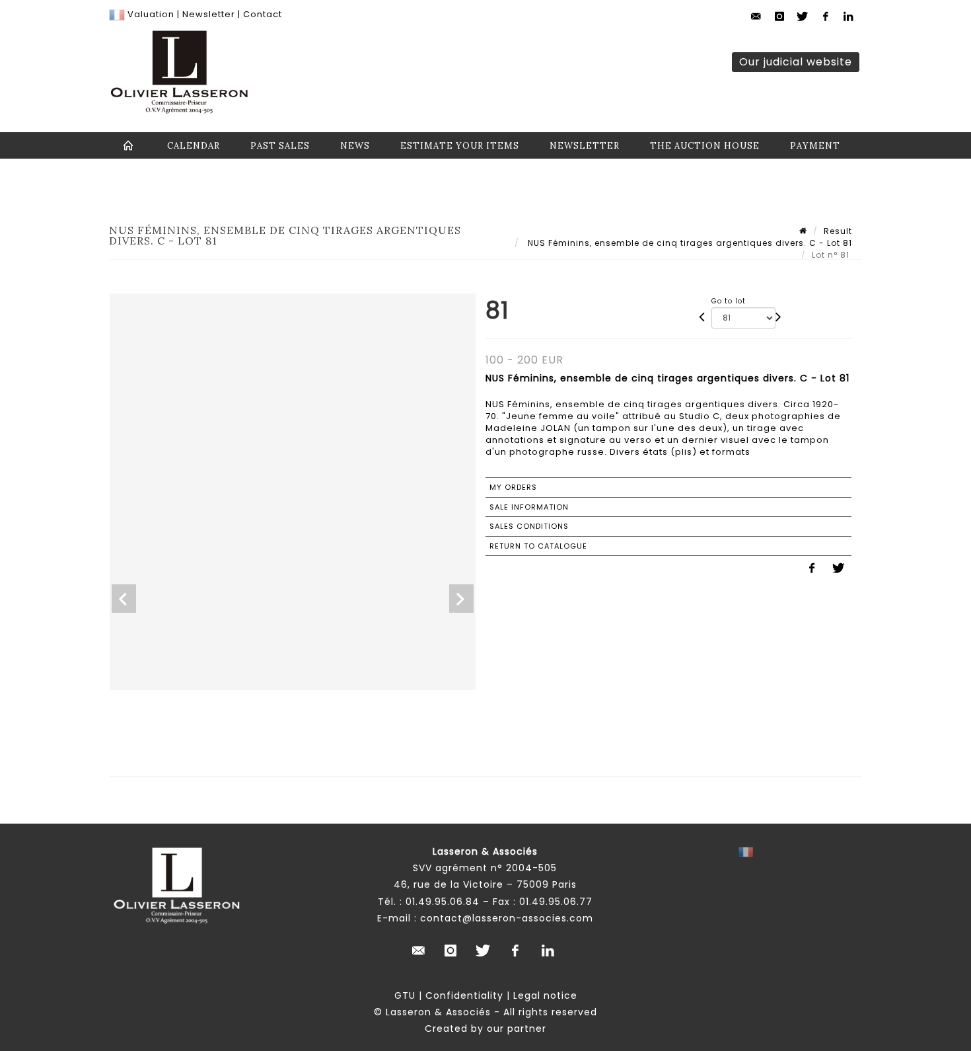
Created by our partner (485, 1028)
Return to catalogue (538, 546)
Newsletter (207, 14)
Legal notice (545, 995)
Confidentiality (464, 995)
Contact (262, 14)
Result (838, 231)
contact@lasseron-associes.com (506, 918)
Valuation (150, 14)
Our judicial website (795, 61)
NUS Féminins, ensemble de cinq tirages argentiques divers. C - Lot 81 (688, 243)
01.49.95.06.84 (443, 901)
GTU (404, 995)
